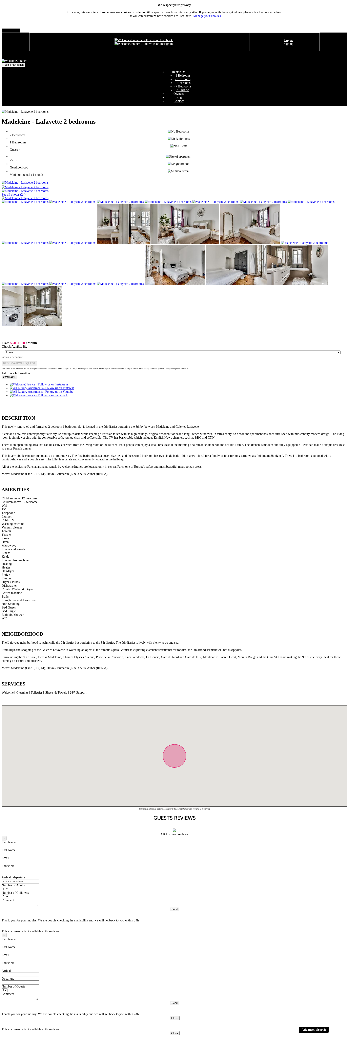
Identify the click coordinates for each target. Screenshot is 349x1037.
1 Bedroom (183, 75)
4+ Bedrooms (182, 86)
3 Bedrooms (182, 82)
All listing (182, 90)
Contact (179, 101)
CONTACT (9, 377)
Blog (179, 97)
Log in (288, 40)
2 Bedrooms (182, 79)
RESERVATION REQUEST (19, 363)
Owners (178, 93)
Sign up (288, 43)
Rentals (178, 72)
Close (174, 1018)
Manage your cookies (207, 16)
